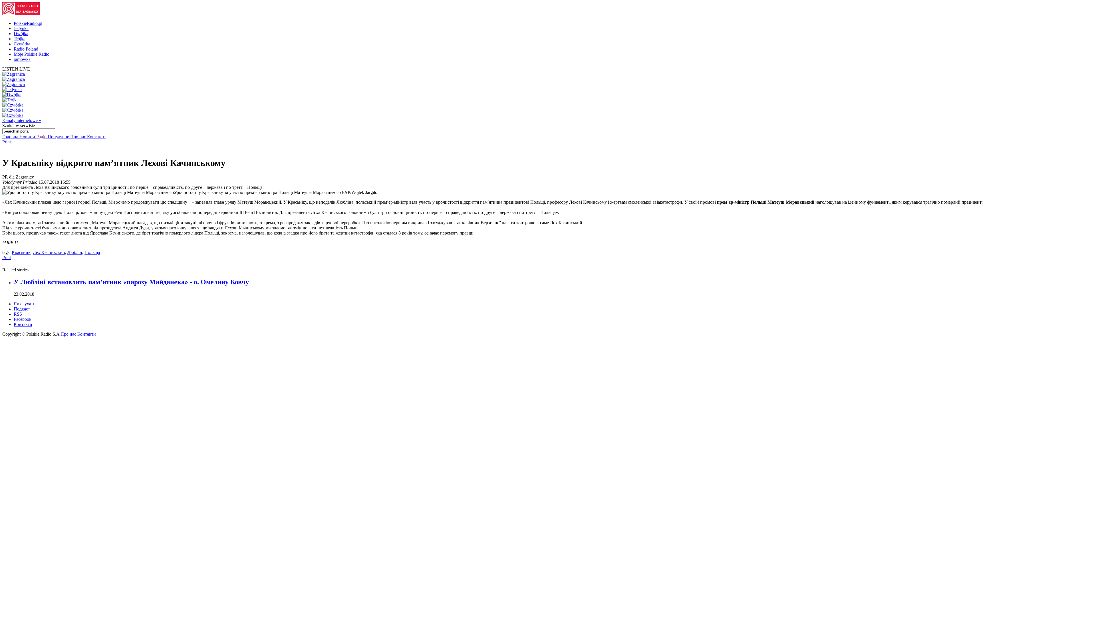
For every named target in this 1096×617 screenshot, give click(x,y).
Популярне (59, 136)
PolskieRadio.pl (28, 23)
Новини (27, 136)
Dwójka (21, 33)
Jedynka (21, 28)
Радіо (42, 136)
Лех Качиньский (49, 252)
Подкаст (22, 309)
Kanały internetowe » (21, 120)
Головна (10, 136)
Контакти (96, 136)
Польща (92, 252)
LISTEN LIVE (16, 69)
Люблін (74, 252)
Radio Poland (26, 49)
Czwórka (22, 43)
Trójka (19, 38)
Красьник (21, 252)
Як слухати (25, 303)
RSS (18, 314)
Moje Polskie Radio (31, 54)
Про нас (78, 136)
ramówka (22, 59)
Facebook (22, 319)
